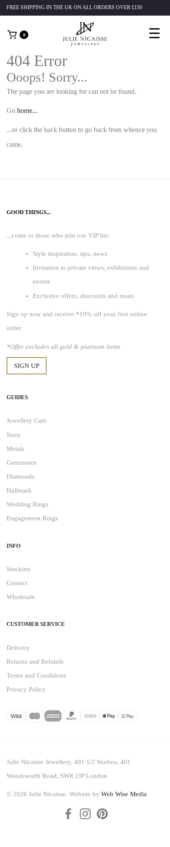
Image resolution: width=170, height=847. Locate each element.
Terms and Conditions (36, 675)
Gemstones (22, 462)
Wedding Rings (27, 504)
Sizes (13, 434)
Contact (17, 582)
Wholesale (21, 596)
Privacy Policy (26, 689)
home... (27, 110)
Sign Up (26, 365)
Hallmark (19, 490)
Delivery (18, 647)
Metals (15, 448)
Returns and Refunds (35, 661)
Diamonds (20, 476)
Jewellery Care (27, 420)
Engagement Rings (32, 518)
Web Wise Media (124, 794)
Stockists (19, 569)
